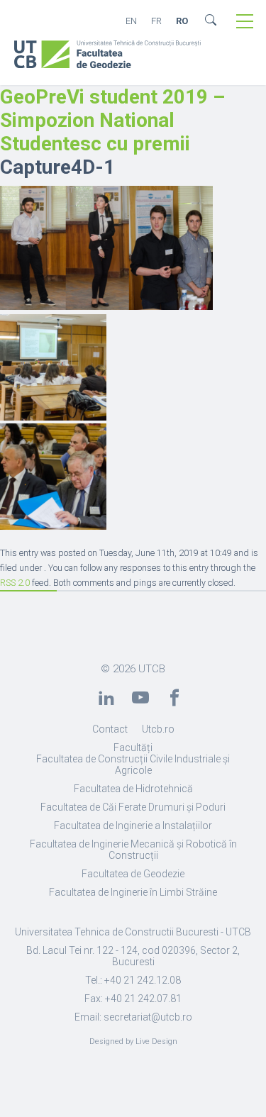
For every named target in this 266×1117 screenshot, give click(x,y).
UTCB (151, 668)
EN (131, 21)
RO (182, 21)
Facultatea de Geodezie (133, 873)
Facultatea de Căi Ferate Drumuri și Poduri (133, 807)
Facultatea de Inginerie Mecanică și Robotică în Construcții (133, 849)
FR (156, 21)
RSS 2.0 (15, 582)
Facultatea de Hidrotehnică (133, 788)
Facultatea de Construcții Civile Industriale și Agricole (133, 764)
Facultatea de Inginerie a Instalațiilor (133, 825)
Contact (110, 729)
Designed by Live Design (133, 1041)
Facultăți (133, 747)
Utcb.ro (158, 729)
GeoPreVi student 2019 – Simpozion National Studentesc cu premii (112, 120)
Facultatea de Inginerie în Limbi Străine (133, 892)
